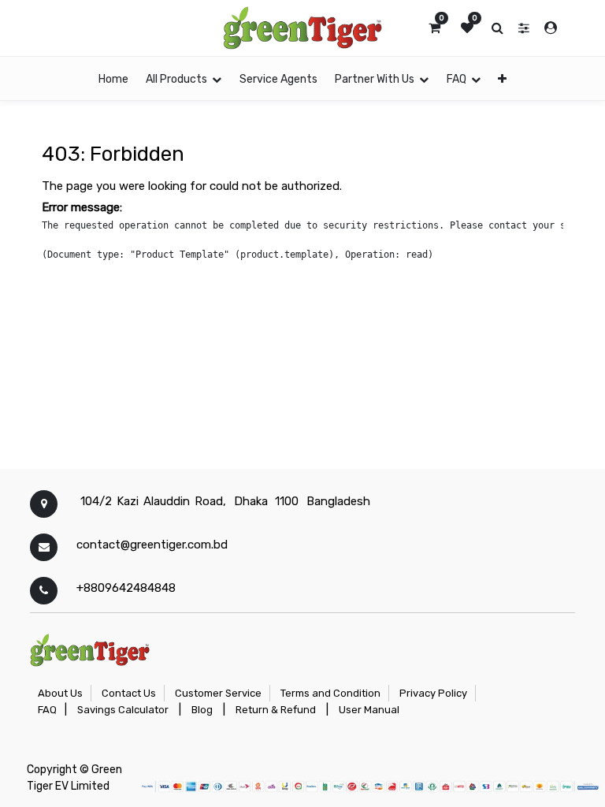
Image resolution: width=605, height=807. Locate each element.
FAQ (47, 710)
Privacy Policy (433, 693)
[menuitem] (113, 78)
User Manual (369, 710)
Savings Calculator (123, 710)
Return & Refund (276, 710)
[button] (502, 78)
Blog (202, 710)
